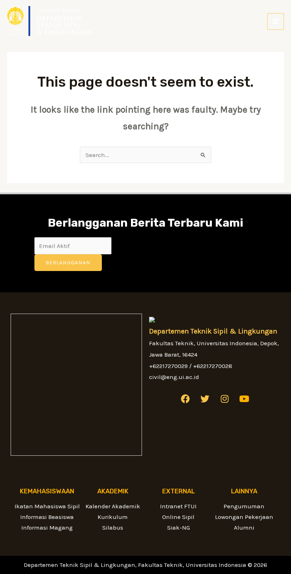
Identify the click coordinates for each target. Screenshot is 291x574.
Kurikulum (113, 516)
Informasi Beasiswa (47, 516)
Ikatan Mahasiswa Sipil (47, 506)
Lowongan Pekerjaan (244, 516)
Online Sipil (178, 516)
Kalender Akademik (113, 506)
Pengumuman (244, 506)
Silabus (112, 527)
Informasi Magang (47, 527)
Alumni (244, 527)
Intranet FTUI (178, 506)
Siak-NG (178, 527)
